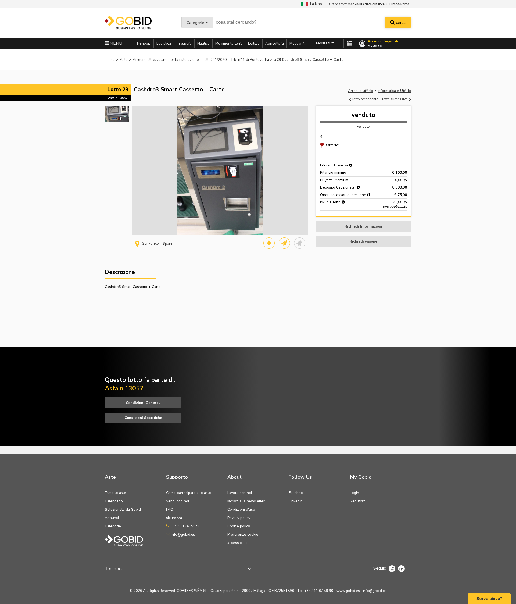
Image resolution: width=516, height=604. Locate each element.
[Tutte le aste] (350, 43)
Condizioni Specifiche (143, 417)
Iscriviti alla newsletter (246, 501)
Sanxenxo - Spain (157, 243)
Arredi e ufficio (360, 90)
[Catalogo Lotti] (269, 243)
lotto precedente (365, 99)
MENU (115, 43)
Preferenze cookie (242, 534)
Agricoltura (274, 43)
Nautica (203, 43)
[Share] (284, 243)
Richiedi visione (363, 241)
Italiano (315, 3)
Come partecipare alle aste (188, 492)
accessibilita (237, 542)
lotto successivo (395, 99)
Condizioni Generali (143, 402)
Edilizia (254, 43)
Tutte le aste (115, 492)
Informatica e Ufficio (394, 90)
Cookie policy (238, 526)
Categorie (195, 22)
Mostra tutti (325, 43)
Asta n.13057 (118, 98)
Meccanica (298, 43)
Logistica (163, 43)
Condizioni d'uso (241, 509)
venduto (363, 115)
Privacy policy (238, 517)
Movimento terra (228, 43)
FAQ (169, 509)
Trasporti (184, 43)
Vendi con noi (177, 501)
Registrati (358, 501)
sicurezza (174, 517)
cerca (400, 23)
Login (354, 492)
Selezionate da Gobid (123, 509)
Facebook (297, 492)
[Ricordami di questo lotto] (299, 243)
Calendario (114, 501)
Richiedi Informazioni (363, 226)
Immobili (144, 43)
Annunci (112, 517)
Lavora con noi (239, 492)
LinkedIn (296, 501)
